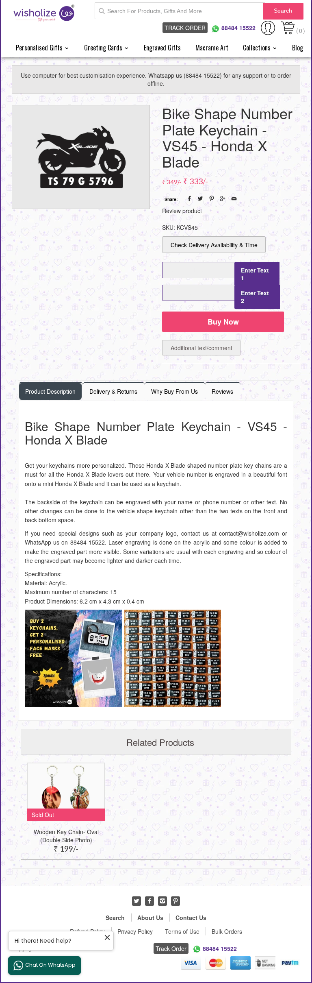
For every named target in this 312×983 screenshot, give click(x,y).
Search (283, 10)
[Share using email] (234, 198)
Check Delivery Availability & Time (214, 245)
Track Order (185, 28)
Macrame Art (211, 47)
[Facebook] (149, 900)
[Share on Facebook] (189, 198)
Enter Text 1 (255, 274)
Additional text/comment (201, 348)
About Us (150, 917)
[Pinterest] (175, 900)
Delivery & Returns (113, 391)
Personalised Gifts (40, 47)
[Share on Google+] (222, 198)
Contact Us (191, 917)
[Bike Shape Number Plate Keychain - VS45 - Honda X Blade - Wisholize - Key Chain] (81, 157)
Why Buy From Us (174, 391)
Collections (257, 47)
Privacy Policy (135, 931)
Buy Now (223, 321)
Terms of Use (182, 931)
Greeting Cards (104, 47)
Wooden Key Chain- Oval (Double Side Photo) (66, 836)
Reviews (222, 391)
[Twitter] (136, 900)
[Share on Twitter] (200, 198)
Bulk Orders (227, 931)
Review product (182, 211)
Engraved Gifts (162, 47)
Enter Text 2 (255, 297)
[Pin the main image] (211, 198)
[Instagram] (162, 900)
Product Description (50, 391)
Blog (297, 47)
